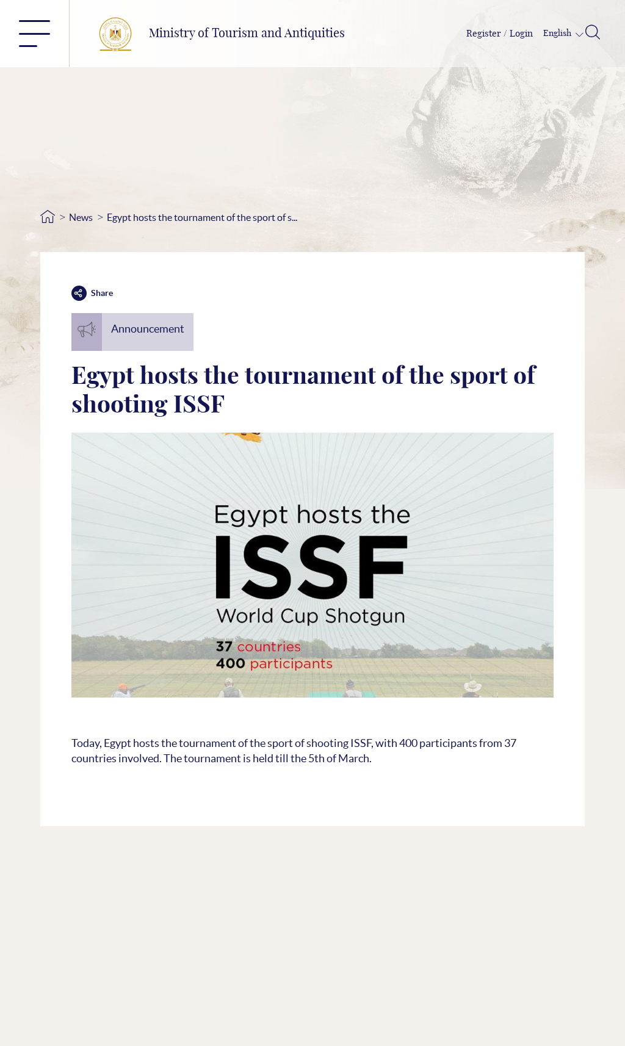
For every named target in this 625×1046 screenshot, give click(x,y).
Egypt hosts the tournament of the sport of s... (202, 217)
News (81, 217)
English (558, 33)
